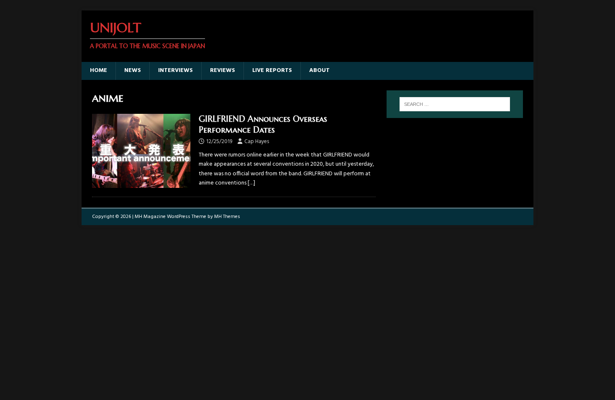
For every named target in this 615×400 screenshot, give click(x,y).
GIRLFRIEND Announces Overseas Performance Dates (263, 124)
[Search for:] (454, 104)
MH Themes (227, 217)
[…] (251, 183)
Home (98, 70)
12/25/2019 (219, 141)
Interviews (175, 70)
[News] (141, 150)
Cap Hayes (256, 141)
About (319, 70)
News (132, 70)
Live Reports (272, 70)
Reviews (222, 70)
